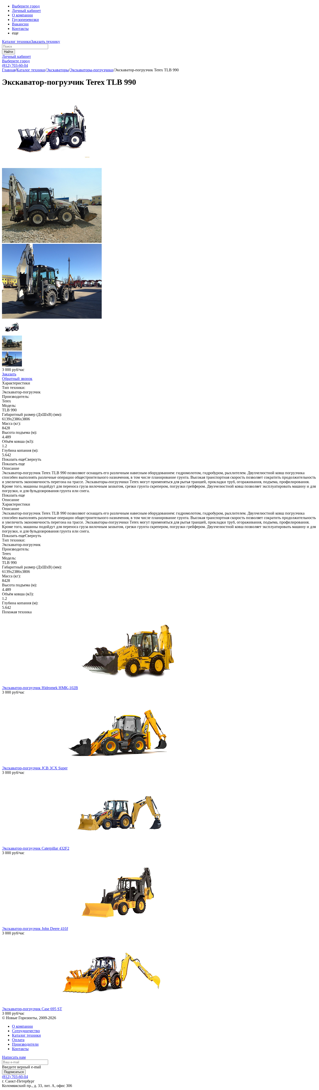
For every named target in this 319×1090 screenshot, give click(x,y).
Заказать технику (45, 41)
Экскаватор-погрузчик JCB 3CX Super (35, 768)
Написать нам (14, 1057)
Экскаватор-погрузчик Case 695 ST (32, 1009)
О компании (22, 15)
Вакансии (20, 24)
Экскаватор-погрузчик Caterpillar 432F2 (35, 848)
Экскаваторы (57, 70)
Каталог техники (16, 41)
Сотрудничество (26, 1031)
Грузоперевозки (25, 19)
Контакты (20, 28)
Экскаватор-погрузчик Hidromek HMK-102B (40, 688)
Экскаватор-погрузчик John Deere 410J (35, 928)
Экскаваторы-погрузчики (91, 70)
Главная (8, 70)
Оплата (18, 1040)
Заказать (9, 374)
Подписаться (14, 1072)
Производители (25, 1044)
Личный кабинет (16, 56)
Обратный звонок (17, 378)
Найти (8, 52)
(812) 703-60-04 (15, 65)
